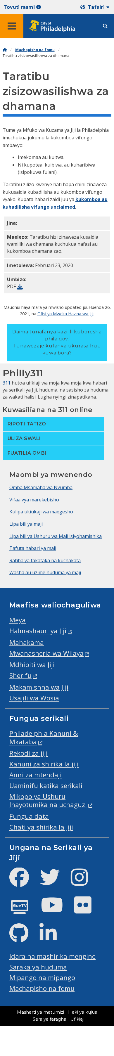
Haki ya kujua (82, 1012)
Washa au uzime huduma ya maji (45, 572)
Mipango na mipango (42, 977)
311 (7, 383)
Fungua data (29, 816)
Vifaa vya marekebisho (34, 499)
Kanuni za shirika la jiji (44, 763)
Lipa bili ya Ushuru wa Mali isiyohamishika (55, 536)
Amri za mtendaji (35, 774)
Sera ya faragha (49, 1019)
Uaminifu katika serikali (45, 785)
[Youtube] (56, 909)
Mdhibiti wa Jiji (32, 664)
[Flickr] (87, 909)
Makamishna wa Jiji (38, 687)
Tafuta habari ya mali (32, 548)
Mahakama (26, 642)
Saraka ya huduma (38, 967)
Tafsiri (97, 7)
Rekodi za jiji (28, 753)
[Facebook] (23, 882)
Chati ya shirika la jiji (41, 827)
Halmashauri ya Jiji (37, 630)
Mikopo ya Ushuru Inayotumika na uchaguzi (48, 800)
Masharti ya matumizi (40, 1012)
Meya (17, 619)
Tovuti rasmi (20, 7)
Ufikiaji (77, 1019)
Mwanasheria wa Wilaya (46, 653)
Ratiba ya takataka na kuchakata (45, 560)
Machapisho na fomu (35, 49)
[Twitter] (54, 882)
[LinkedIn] (52, 937)
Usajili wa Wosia (34, 697)
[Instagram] (84, 882)
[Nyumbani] (5, 49)
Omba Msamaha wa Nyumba (40, 487)
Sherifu (20, 675)
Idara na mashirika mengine (52, 956)
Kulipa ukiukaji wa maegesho (41, 511)
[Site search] (105, 26)
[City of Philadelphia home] (54, 26)
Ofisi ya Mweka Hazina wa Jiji (65, 313)
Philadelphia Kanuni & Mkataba (43, 737)
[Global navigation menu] (11, 26)
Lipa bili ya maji (26, 524)
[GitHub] (23, 937)
